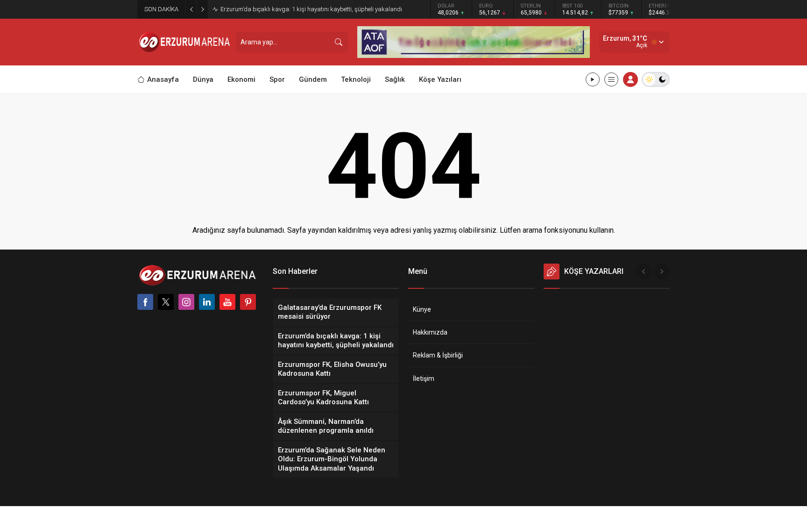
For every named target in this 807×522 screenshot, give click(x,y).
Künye (422, 309)
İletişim (423, 378)
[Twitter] (166, 302)
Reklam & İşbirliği (438, 355)
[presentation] (643, 271)
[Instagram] (186, 302)
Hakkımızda (430, 332)
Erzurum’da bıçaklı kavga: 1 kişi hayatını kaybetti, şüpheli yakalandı (311, 9)
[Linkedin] (207, 302)
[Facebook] (145, 302)
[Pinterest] (248, 302)
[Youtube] (227, 302)
